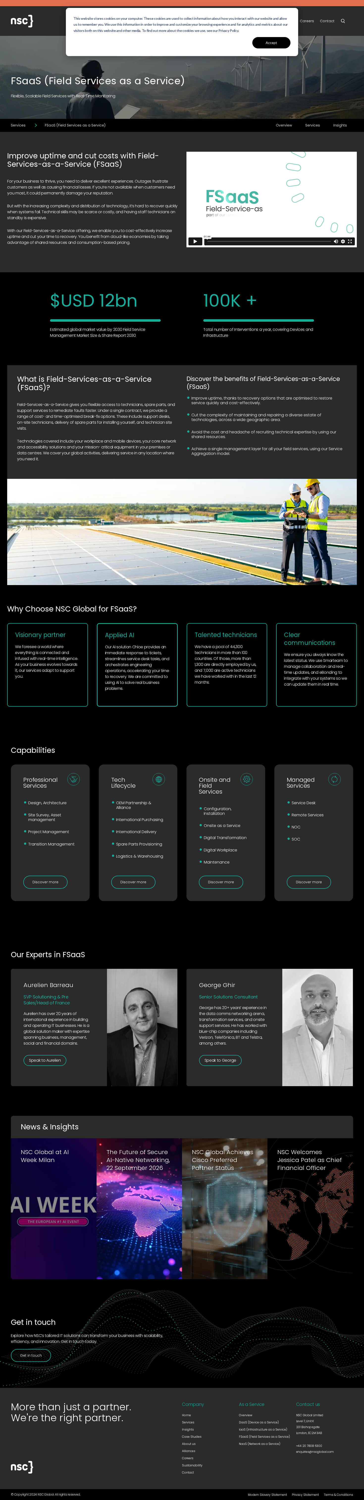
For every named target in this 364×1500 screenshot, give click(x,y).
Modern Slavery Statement (267, 1495)
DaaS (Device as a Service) (259, 1422)
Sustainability (192, 1465)
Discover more (45, 882)
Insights (340, 125)
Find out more (42, 1262)
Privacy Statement (305, 1495)
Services (18, 125)
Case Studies (192, 1437)
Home (186, 1415)
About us (189, 1444)
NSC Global (35, 21)
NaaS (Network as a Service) (259, 1444)
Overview (284, 125)
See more (331, 1126)
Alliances (188, 1451)
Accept (271, 43)
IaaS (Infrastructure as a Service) (263, 1429)
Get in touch (31, 1355)
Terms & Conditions (338, 1495)
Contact (188, 1472)
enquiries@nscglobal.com (315, 1452)
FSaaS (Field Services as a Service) (264, 1437)
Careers (187, 1458)
